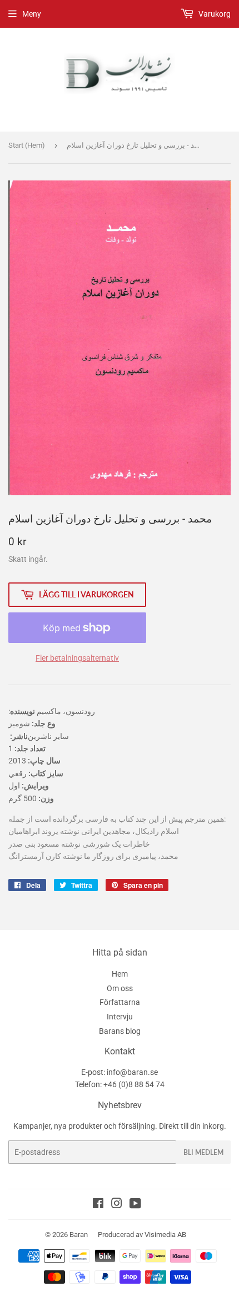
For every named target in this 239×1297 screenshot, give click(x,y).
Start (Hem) (26, 145)
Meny (31, 13)
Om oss (120, 988)
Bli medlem (203, 1152)
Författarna (119, 1002)
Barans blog (120, 1031)
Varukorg (214, 13)
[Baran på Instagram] (116, 1204)
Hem (120, 973)
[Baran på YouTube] (135, 1204)
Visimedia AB (165, 1234)
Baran (78, 1234)
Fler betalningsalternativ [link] (77, 657)
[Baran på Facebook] (98, 1204)
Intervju (120, 1016)
